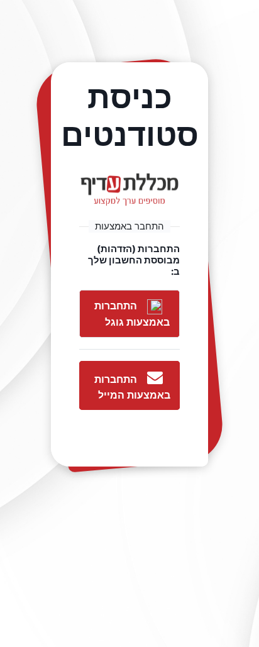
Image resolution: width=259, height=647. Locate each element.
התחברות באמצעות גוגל (132, 313)
